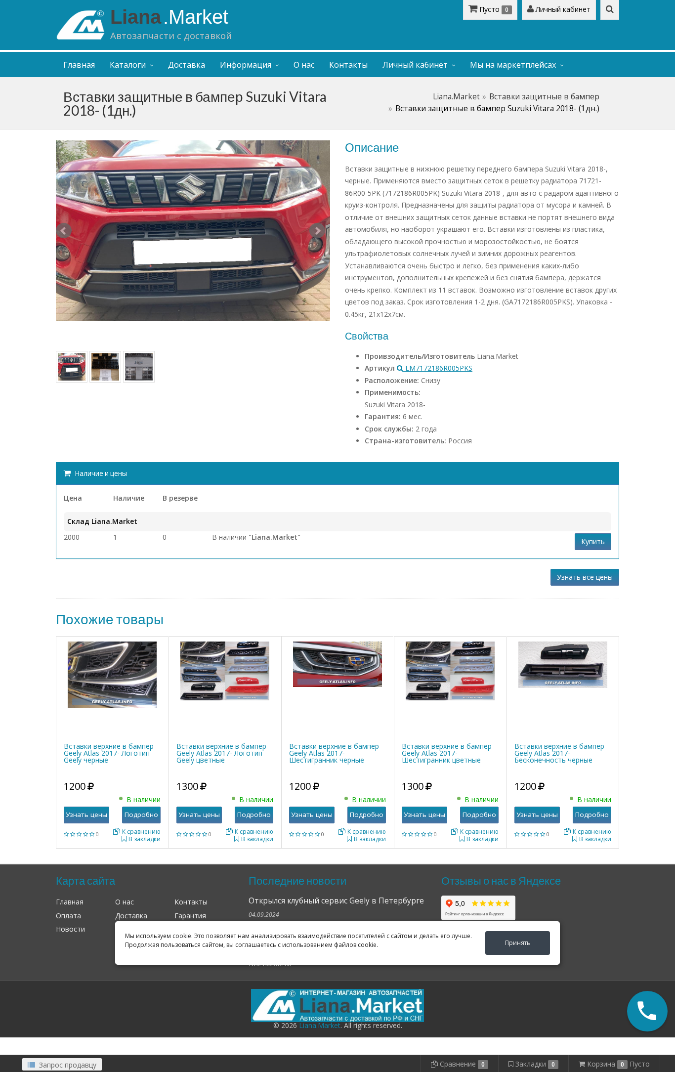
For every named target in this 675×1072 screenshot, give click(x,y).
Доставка (186, 64)
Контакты (348, 64)
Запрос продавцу (66, 1065)
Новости (70, 929)
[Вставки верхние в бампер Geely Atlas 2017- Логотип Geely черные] (112, 674)
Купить (593, 541)
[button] (647, 1011)
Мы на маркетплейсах (513, 64)
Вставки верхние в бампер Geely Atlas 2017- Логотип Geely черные (109, 753)
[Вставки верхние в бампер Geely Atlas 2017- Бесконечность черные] (562, 664)
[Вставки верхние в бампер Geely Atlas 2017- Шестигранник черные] (337, 663)
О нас (304, 64)
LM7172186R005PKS (437, 368)
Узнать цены (86, 814)
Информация (245, 64)
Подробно (141, 814)
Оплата (68, 915)
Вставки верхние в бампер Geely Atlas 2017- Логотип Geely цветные (221, 753)
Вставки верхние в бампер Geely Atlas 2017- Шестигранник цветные (447, 753)
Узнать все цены (585, 577)
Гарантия (190, 915)
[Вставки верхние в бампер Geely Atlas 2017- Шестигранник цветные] (450, 670)
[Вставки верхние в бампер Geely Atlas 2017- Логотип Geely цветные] (224, 670)
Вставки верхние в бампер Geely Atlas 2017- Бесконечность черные (559, 753)
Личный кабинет (562, 9)
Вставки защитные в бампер (544, 96)
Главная (79, 64)
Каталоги (128, 64)
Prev (64, 231)
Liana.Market (456, 96)
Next (317, 231)
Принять (517, 943)
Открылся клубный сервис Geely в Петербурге (336, 901)
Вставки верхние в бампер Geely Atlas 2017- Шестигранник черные (334, 753)
